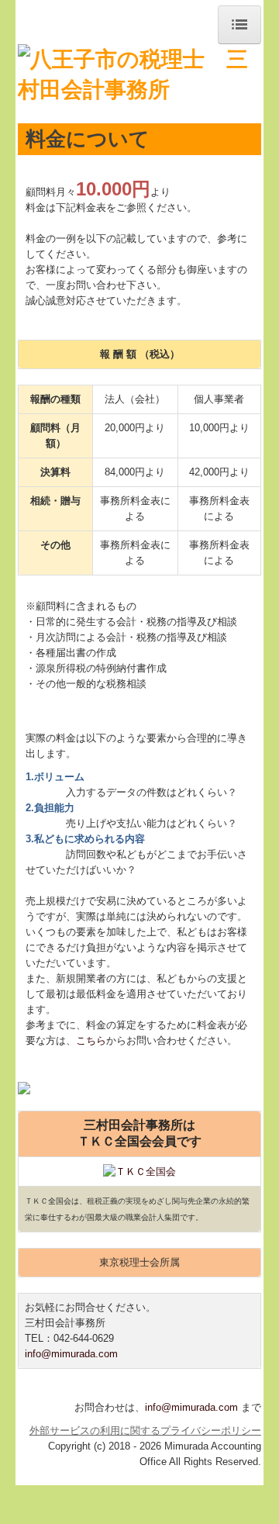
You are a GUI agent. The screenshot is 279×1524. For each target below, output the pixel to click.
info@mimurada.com (71, 1354)
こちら (91, 1040)
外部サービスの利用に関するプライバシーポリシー (145, 1430)
